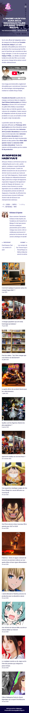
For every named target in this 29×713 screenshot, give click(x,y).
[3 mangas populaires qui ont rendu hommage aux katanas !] (14, 307)
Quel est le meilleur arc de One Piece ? (13, 456)
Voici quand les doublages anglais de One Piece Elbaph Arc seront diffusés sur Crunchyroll (14, 490)
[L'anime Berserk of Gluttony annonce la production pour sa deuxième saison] (14, 579)
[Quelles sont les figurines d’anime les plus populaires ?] (14, 408)
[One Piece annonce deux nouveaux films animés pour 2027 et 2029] (14, 510)
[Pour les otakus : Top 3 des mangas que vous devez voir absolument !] (14, 341)
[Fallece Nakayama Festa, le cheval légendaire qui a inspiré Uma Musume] (14, 683)
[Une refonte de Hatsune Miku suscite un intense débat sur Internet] (14, 613)
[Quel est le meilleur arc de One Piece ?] (14, 442)
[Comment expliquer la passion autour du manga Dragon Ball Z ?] (14, 273)
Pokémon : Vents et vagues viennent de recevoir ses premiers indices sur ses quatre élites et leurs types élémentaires (14, 560)
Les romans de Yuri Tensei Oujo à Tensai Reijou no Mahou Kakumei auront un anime (21, 248)
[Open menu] (25, 7)
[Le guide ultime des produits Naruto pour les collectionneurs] (14, 375)
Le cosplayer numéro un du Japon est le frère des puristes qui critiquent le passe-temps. (14, 663)
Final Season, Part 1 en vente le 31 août (7, 246)
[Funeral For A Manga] (8, 7)
